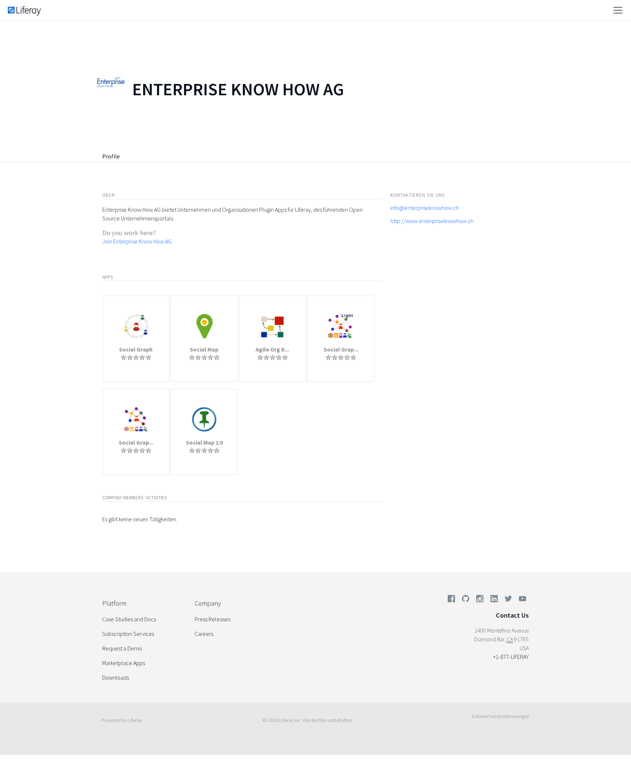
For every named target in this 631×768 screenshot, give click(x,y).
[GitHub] (465, 600)
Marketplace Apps (123, 663)
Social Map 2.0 (204, 442)
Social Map (204, 349)
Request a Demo (122, 648)
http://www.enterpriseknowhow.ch (432, 220)
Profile (111, 156)
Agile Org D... (272, 349)
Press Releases (212, 619)
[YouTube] (521, 600)
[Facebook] (451, 600)
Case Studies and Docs (129, 619)
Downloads (115, 677)
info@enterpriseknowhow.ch (424, 207)
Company (208, 603)
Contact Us (512, 615)
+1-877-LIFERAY (511, 656)
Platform (114, 603)
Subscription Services (128, 633)
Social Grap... (341, 349)
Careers (204, 633)
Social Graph (136, 349)
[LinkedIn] (494, 600)
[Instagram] (479, 600)
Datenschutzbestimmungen (500, 716)
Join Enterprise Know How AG (137, 241)
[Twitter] (508, 600)
